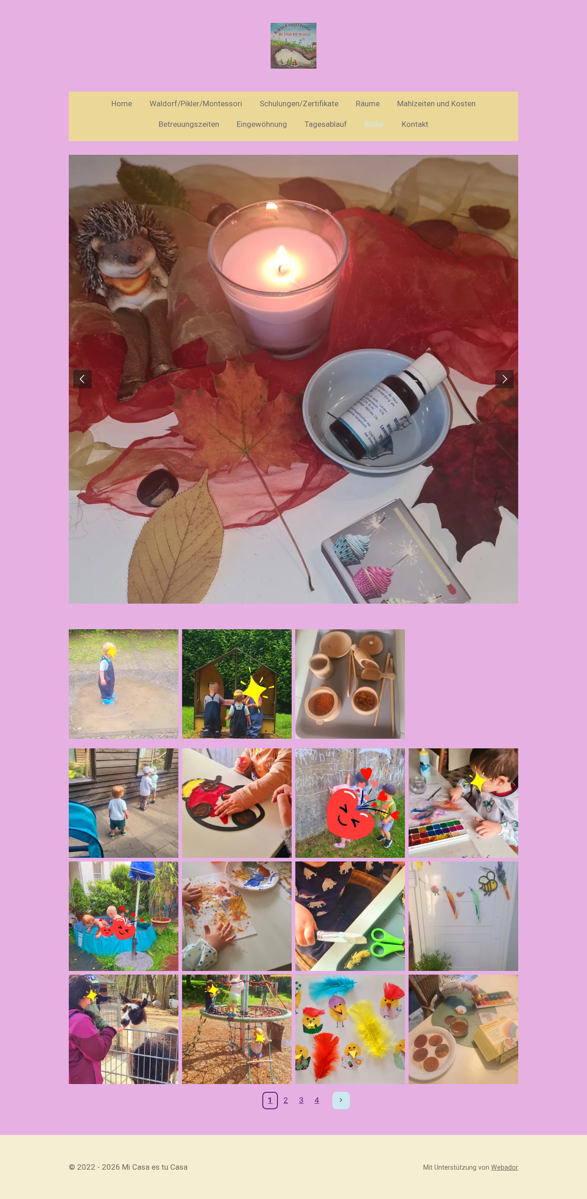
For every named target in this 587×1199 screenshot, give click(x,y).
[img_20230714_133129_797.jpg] (123, 803)
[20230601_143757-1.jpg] (463, 916)
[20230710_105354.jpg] (237, 1029)
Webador (504, 1167)
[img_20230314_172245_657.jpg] (463, 1029)
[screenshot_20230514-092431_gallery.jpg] (350, 916)
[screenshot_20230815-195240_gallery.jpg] (237, 684)
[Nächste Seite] (341, 1100)
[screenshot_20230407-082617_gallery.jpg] (123, 1029)
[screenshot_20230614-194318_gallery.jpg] (350, 803)
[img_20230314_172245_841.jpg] (350, 1029)
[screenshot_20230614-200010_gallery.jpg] (463, 803)
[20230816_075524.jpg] (350, 684)
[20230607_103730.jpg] (237, 916)
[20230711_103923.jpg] (123, 916)
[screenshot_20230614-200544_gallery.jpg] (237, 803)
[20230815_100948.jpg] (123, 684)
